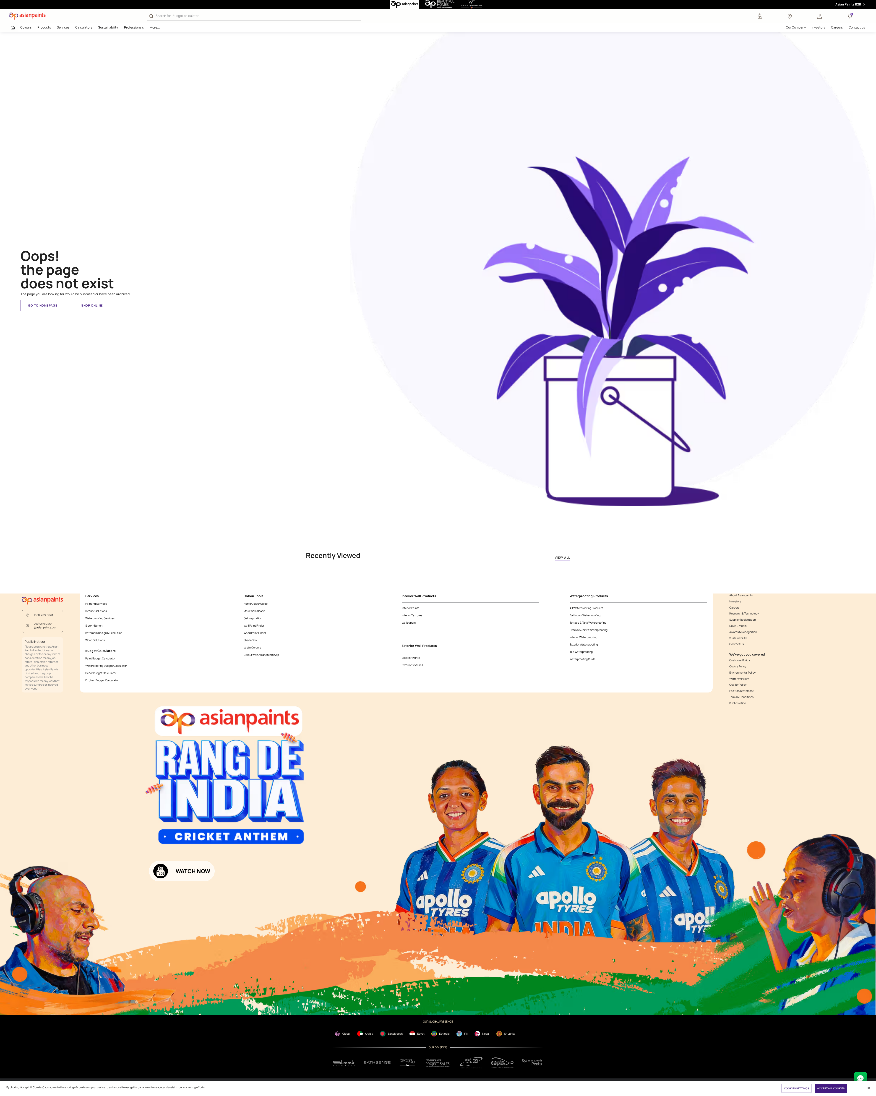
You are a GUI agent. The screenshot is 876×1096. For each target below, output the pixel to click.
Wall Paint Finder (254, 625)
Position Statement (741, 691)
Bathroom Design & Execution (103, 633)
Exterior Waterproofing (584, 644)
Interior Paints (410, 608)
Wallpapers (409, 623)
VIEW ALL (562, 557)
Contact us (857, 27)
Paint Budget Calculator (100, 658)
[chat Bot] (860, 1078)
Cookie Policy (737, 666)
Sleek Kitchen (93, 625)
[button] (819, 16)
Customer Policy (739, 660)
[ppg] (471, 1062)
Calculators (83, 27)
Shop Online (92, 305)
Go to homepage (42, 305)
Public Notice (737, 703)
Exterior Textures (412, 665)
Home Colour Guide (256, 604)
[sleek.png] (344, 1063)
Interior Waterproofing (583, 637)
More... (155, 27)
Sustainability (108, 27)
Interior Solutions (96, 611)
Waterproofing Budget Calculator (106, 666)
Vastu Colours (252, 647)
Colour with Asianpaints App (261, 655)
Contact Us (736, 644)
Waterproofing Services (100, 618)
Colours (25, 27)
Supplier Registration (742, 620)
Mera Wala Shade (254, 611)
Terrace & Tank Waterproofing (588, 623)
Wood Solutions (95, 640)
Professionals (134, 27)
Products (44, 27)
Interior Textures (412, 615)
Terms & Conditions (741, 697)
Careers (837, 27)
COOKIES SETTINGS (796, 1088)
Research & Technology (744, 613)
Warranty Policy (739, 679)
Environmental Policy (742, 672)
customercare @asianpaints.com (45, 625)
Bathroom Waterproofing (585, 615)
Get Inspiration (253, 618)
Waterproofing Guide (582, 659)
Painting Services (96, 604)
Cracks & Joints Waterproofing (588, 630)
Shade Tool (250, 640)
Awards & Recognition (743, 632)
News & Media (738, 626)
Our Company (796, 27)
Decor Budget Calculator (100, 673)
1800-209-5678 (43, 615)
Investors (818, 27)
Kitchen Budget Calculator (102, 680)
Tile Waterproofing (581, 652)
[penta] (533, 1063)
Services (63, 27)
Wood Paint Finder (255, 633)
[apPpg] (502, 1062)
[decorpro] (407, 1062)
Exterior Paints (411, 658)
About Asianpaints (741, 595)
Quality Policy (737, 685)
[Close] (869, 1088)
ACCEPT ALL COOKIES (831, 1088)
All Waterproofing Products (586, 608)
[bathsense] (377, 1062)
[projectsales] (438, 1062)
